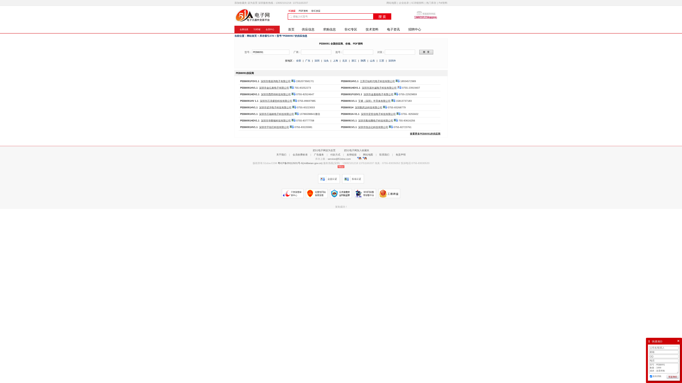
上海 (335, 60)
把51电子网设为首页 (324, 150)
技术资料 (372, 29)
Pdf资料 (443, 2)
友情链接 (352, 154)
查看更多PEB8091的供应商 (425, 133)
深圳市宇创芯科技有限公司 (274, 127)
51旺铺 (257, 29)
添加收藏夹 (240, 2)
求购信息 (329, 29)
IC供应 (292, 11)
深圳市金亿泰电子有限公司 (274, 87)
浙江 (353, 60)
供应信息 (308, 29)
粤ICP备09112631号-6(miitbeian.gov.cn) (300, 163)
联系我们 (384, 154)
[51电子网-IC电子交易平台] (253, 21)
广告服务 (319, 154)
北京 (344, 60)
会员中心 (270, 29)
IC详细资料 (417, 2)
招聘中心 (414, 29)
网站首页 (252, 35)
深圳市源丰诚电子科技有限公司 (379, 87)
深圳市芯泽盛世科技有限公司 (276, 100)
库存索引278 (267, 35)
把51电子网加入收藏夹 (356, 150)
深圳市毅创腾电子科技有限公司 (375, 120)
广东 (307, 60)
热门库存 (431, 2)
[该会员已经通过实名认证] (293, 81)
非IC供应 (315, 11)
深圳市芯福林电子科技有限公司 (276, 114)
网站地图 (391, 2)
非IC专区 (350, 29)
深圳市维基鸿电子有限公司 (276, 81)
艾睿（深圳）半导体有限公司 (374, 100)
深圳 (317, 60)
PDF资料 (303, 11)
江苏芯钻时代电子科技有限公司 (377, 81)
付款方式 (335, 154)
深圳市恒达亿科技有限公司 (373, 127)
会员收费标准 (300, 154)
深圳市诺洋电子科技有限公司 (275, 107)
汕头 (326, 60)
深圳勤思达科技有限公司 (368, 107)
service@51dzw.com (339, 158)
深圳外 (392, 60)
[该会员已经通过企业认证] (399, 87)
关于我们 (281, 154)
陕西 (363, 60)
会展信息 (244, 29)
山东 (372, 60)
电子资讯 (393, 29)
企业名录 (404, 2)
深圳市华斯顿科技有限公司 (276, 120)
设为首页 (253, 2)
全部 (298, 60)
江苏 (381, 60)
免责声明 (401, 154)
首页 (291, 29)
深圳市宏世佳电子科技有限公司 (378, 114)
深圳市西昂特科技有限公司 (276, 94)
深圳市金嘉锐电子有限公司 (378, 94)
